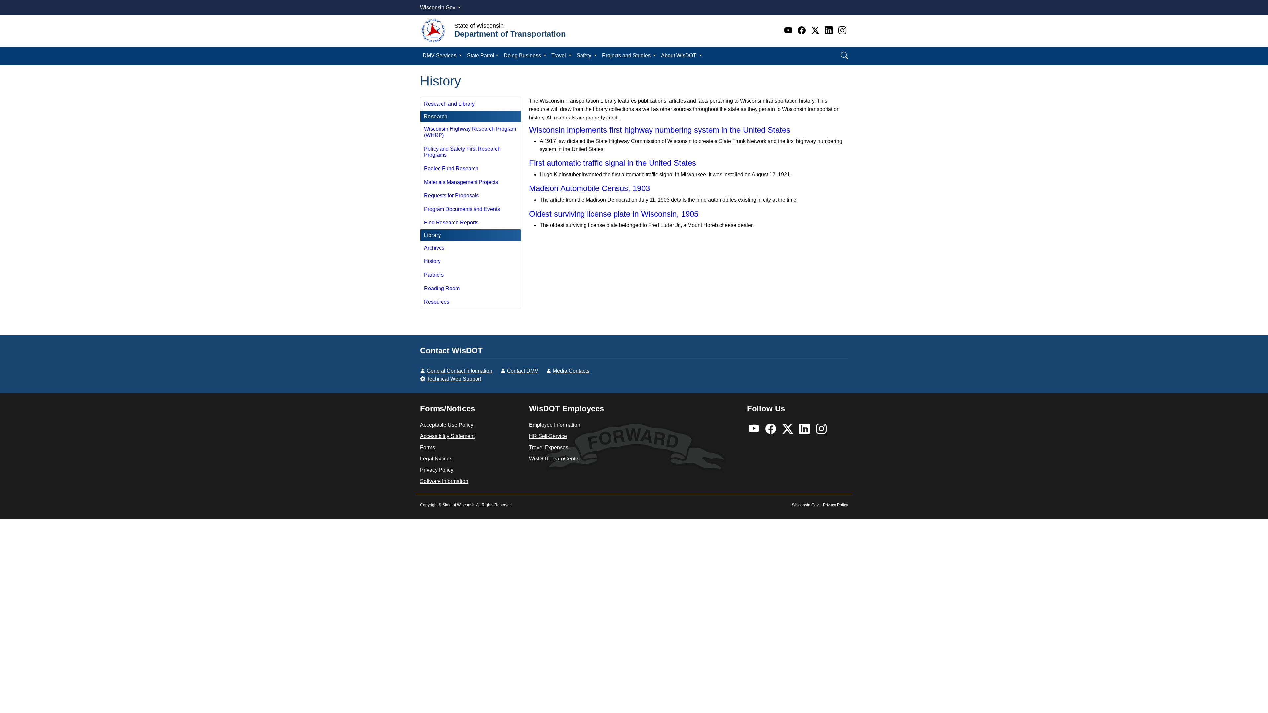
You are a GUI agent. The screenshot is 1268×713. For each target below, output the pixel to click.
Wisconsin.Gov (438, 7)
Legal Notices (436, 458)
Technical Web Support (454, 379)
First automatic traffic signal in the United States (612, 162)
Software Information (444, 481)
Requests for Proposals (451, 195)
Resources (436, 302)
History (432, 261)
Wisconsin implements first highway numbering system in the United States (659, 129)
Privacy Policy (436, 470)
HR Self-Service (548, 436)
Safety (585, 55)
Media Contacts (571, 371)
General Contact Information (459, 371)
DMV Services (440, 55)
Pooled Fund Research (451, 168)
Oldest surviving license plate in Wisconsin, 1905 (613, 213)
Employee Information (554, 425)
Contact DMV (522, 371)
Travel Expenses (548, 447)
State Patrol (480, 55)
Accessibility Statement (447, 436)
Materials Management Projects (461, 182)
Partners (434, 275)
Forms (427, 447)
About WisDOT (679, 55)
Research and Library (449, 104)
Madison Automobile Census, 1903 (589, 188)
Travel (559, 55)
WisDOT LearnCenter (554, 458)
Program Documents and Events (462, 209)
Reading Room (442, 288)
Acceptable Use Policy (446, 425)
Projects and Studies (627, 55)
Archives (434, 248)
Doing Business (523, 55)
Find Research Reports (451, 222)
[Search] (844, 55)
